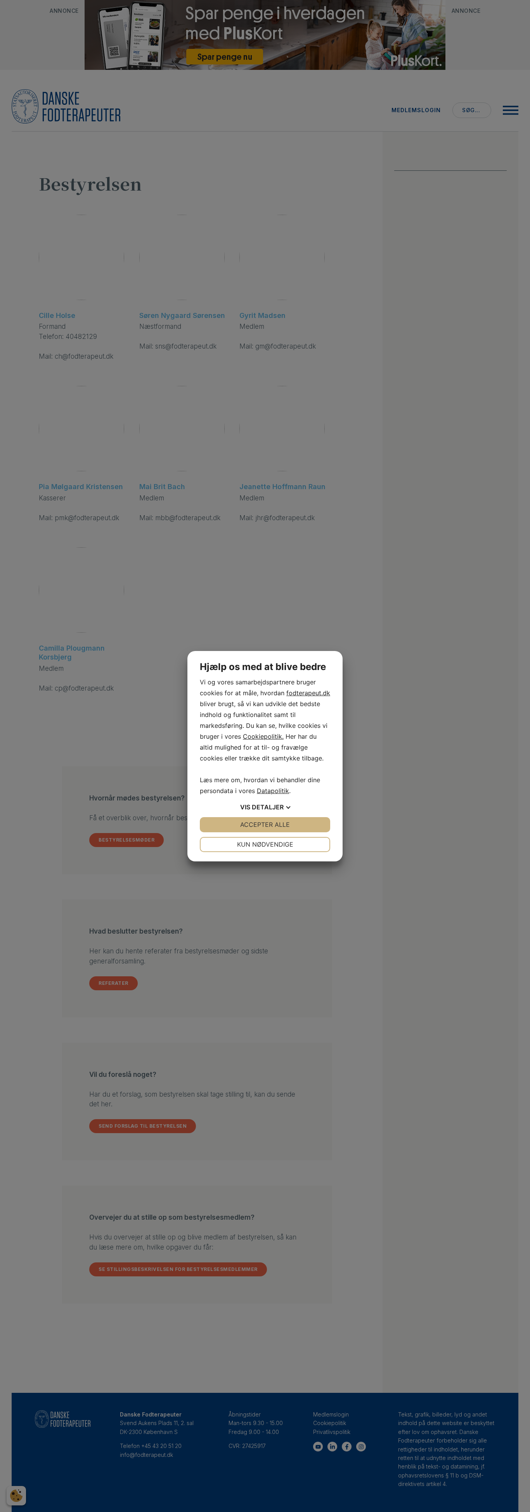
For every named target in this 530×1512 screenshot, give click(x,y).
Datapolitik (273, 791)
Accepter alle (265, 824)
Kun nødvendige (265, 844)
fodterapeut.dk (308, 693)
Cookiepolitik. (263, 736)
